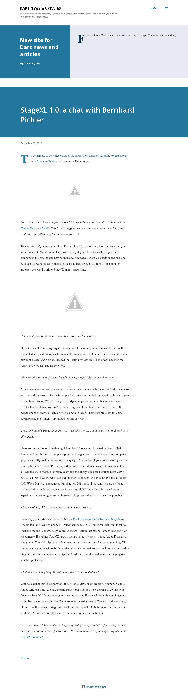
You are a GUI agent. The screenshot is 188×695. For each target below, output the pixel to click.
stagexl (25, 658)
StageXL (104, 155)
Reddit (45, 228)
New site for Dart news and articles (39, 47)
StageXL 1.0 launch (32, 637)
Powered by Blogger (95, 686)
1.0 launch (89, 155)
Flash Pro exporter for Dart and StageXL (97, 519)
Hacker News (28, 228)
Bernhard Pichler (47, 161)
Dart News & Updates (40, 8)
